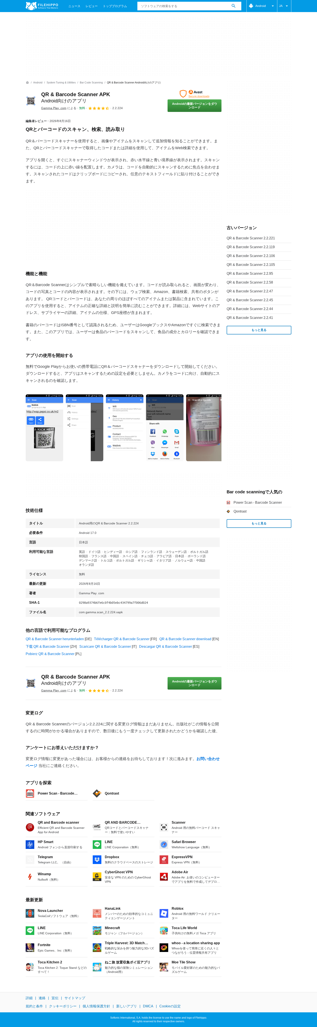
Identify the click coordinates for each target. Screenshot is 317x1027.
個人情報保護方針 (96, 1006)
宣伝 (55, 998)
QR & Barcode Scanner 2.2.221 (251, 238)
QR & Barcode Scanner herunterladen (55, 639)
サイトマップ (74, 998)
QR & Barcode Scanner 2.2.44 (250, 309)
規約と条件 (34, 1006)
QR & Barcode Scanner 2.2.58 (250, 282)
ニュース (74, 6)
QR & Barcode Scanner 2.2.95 (250, 273)
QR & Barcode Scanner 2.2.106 (251, 256)
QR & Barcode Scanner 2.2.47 (250, 291)
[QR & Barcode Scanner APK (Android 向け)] (31, 101)
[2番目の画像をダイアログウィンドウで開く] (124, 427)
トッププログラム (115, 6)
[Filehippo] (42, 6)
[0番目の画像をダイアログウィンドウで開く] (44, 427)
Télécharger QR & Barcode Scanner (121, 639)
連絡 (42, 998)
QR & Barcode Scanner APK (75, 680)
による (58, 108)
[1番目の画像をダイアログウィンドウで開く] (84, 427)
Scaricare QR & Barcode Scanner (105, 646)
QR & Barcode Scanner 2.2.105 (251, 265)
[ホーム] (27, 83)
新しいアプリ (126, 1006)
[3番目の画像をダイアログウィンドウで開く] (165, 427)
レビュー (92, 6)
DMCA (148, 1006)
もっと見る (259, 330)
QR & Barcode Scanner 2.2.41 (250, 318)
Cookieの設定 (170, 1006)
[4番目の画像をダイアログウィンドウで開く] (205, 427)
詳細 (29, 998)
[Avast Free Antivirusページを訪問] (194, 94)
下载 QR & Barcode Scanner (47, 646)
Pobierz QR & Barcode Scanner (50, 654)
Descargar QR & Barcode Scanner (165, 646)
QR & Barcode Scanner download (185, 639)
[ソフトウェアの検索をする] (233, 6)
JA (280, 6)
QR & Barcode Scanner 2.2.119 (251, 247)
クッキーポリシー (63, 1006)
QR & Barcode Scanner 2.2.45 (250, 300)
